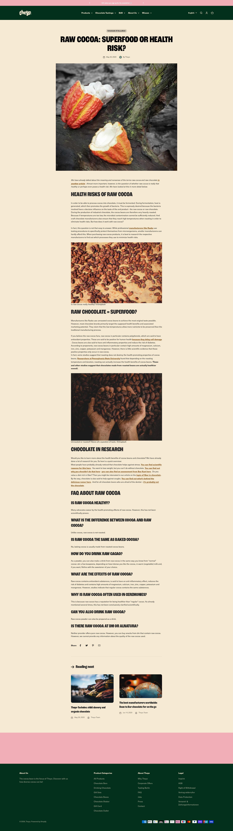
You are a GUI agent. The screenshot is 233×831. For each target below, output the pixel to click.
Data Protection (185, 797)
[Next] (143, 3)
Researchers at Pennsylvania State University (98, 358)
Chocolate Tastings (104, 12)
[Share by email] (99, 645)
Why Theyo (143, 779)
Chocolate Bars (100, 783)
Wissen (145, 12)
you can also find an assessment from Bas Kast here (126, 471)
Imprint (181, 779)
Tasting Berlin (144, 788)
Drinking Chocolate (102, 788)
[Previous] (89, 3)
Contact (141, 806)
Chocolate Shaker (101, 802)
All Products (99, 779)
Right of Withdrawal (187, 788)
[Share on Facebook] (80, 645)
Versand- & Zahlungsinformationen (188, 803)
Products (85, 12)
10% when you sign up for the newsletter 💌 (116, 3)
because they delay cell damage (147, 339)
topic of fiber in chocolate (148, 474)
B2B (121, 12)
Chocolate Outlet (101, 811)
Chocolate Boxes (101, 797)
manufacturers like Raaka (141, 227)
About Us (132, 12)
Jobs (140, 797)
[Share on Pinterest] (93, 645)
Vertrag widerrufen (186, 793)
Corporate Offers (145, 783)
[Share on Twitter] (86, 645)
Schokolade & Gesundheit (116, 31)
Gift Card (98, 806)
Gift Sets (97, 793)
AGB (180, 783)
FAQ (140, 793)
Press (140, 802)
